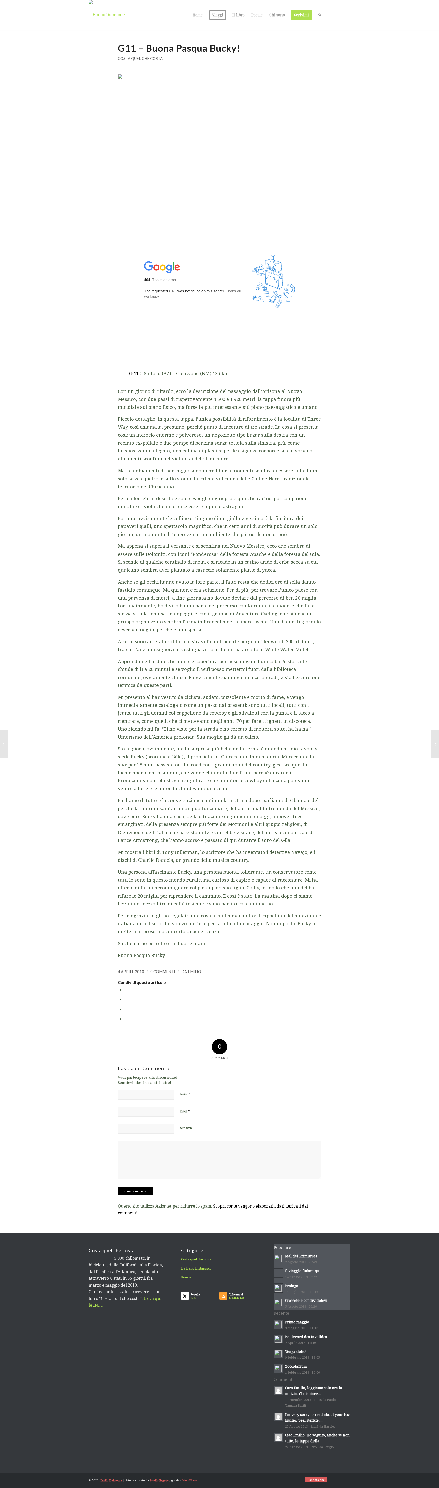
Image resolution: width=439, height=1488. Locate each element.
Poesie (186, 1277)
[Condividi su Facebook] (126, 989)
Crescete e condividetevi (306, 1300)
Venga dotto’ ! (297, 1352)
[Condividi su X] (126, 999)
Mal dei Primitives (301, 1256)
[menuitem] (197, 15)
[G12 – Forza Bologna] (435, 744)
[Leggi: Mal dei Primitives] (278, 1258)
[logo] (107, 15)
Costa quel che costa (140, 58)
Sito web (186, 1128)
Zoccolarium (296, 1366)
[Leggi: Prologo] (278, 1288)
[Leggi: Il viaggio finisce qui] (278, 1273)
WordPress (190, 1480)
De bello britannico (196, 1268)
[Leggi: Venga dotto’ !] (278, 1353)
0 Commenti (162, 971)
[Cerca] (319, 15)
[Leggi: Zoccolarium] (278, 1368)
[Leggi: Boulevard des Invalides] (278, 1339)
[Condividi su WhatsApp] (126, 1009)
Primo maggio (297, 1322)
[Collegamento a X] (339, 15)
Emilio (194, 971)
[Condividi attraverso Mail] (126, 1018)
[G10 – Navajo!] (4, 744)
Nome (185, 1094)
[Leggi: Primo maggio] (278, 1324)
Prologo (291, 1286)
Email (185, 1111)
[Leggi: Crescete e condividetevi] (278, 1302)
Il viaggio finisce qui (303, 1271)
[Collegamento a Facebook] (346, 15)
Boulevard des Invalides (306, 1337)
